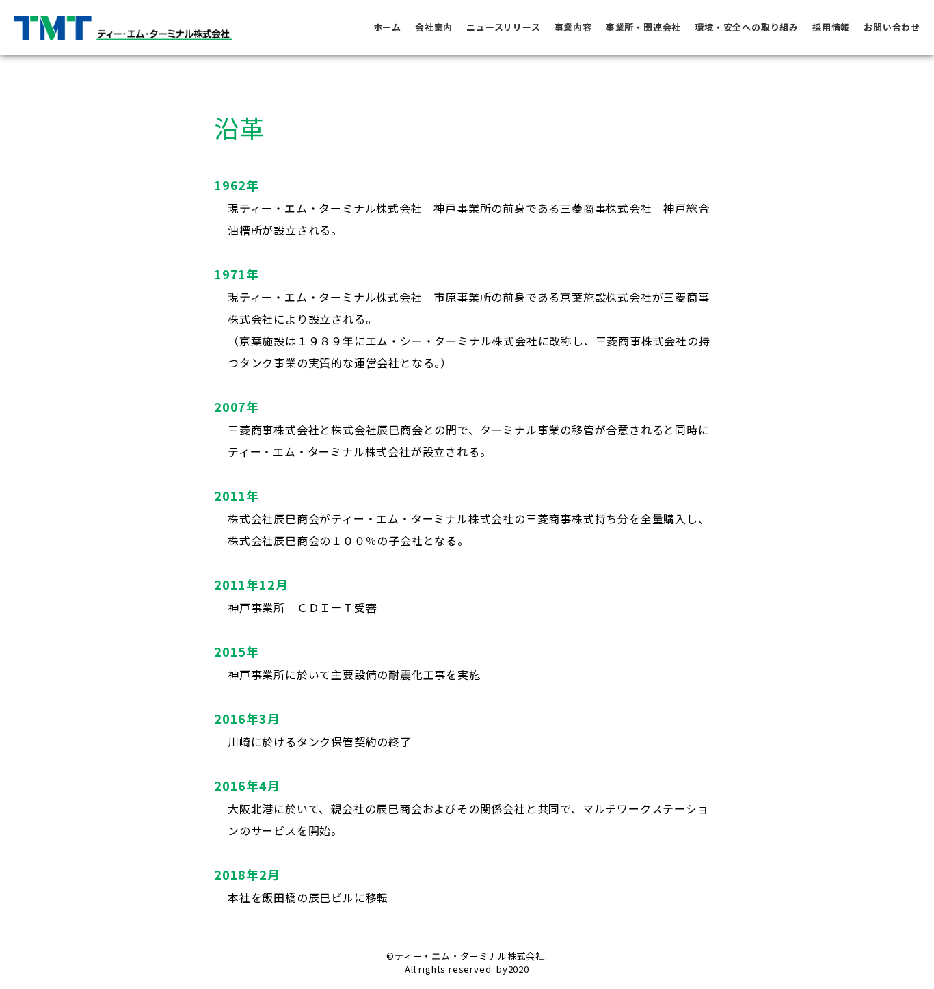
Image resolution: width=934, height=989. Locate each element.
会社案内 (434, 27)
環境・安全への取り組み (747, 27)
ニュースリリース (503, 27)
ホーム (387, 27)
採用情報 (831, 27)
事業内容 (573, 27)
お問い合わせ (892, 27)
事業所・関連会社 (643, 27)
